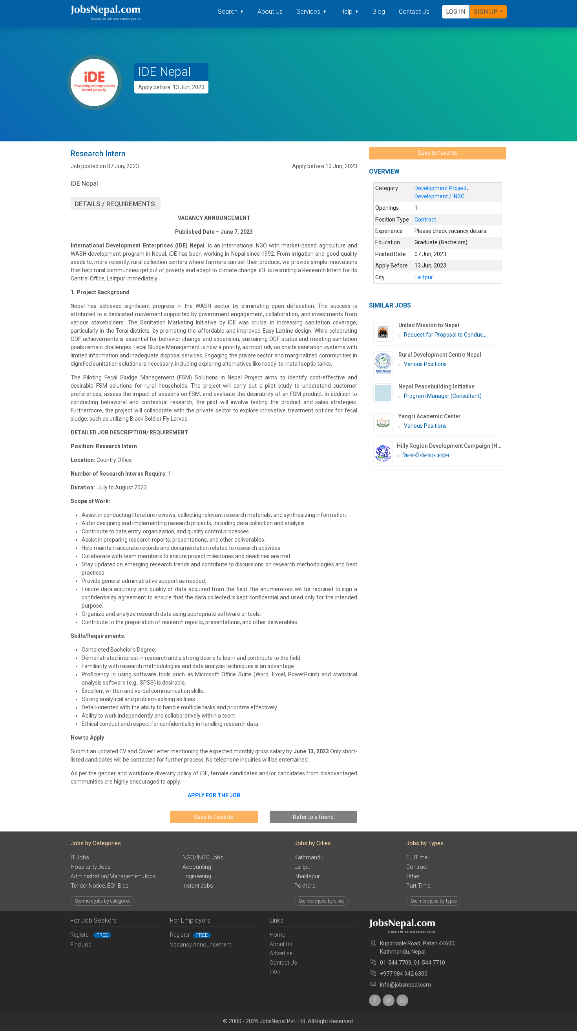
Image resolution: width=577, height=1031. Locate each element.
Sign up (486, 11)
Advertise (281, 953)
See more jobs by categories (103, 901)
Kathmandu (308, 857)
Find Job (80, 944)
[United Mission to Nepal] (385, 332)
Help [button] (347, 11)
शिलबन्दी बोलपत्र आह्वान (425, 455)
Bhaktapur (307, 876)
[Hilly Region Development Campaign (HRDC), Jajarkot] (385, 453)
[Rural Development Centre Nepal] (385, 363)
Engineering (197, 876)
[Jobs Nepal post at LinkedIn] (402, 1000)
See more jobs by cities (322, 901)
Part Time (418, 886)
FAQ (275, 972)
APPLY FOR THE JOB (214, 795)
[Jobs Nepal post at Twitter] (388, 1000)
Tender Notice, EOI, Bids (100, 886)
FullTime (416, 857)
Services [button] (309, 11)
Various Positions (425, 364)
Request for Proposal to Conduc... (445, 334)
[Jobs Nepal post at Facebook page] (375, 1000)
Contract (417, 867)
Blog (378, 11)
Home (277, 935)
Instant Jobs (198, 886)
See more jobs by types (434, 901)
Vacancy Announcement (200, 944)
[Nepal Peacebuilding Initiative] (385, 393)
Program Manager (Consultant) (443, 396)
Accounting (197, 867)
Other (413, 876)
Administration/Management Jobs (113, 876)
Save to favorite (214, 817)
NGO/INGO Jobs (203, 857)
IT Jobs (80, 857)
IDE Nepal (164, 71)
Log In (455, 11)
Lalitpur (303, 867)
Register (89, 935)
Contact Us (414, 11)
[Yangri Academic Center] (385, 422)
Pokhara (305, 886)
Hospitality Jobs (91, 867)
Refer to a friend (313, 817)
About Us (270, 11)
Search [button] (228, 11)
